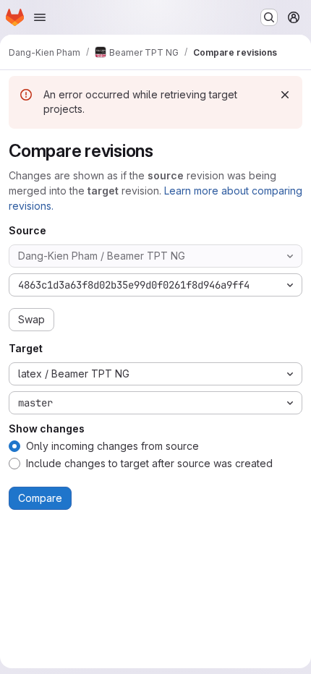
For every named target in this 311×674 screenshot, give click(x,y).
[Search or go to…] (269, 17)
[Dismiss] (285, 94)
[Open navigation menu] (39, 17)
